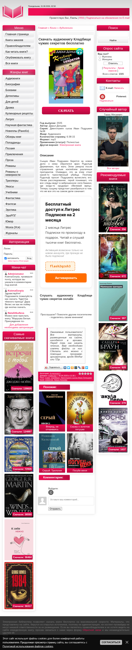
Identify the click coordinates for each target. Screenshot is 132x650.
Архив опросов (116, 69)
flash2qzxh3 (60, 265)
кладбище (55, 378)
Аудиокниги (55, 373)
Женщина (107, 59)
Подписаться (106, 100)
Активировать (66, 278)
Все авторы (113, 168)
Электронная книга (70, 145)
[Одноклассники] (72, 367)
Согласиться (111, 642)
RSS (81, 17)
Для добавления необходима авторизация (18, 326)
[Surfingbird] (87, 367)
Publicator (52, 376)
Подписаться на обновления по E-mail (107, 17)
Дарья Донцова (60, 380)
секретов (49, 380)
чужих (47, 378)
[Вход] (50, 492)
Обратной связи (92, 630)
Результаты (109, 68)
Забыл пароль (13, 261)
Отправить (55, 509)
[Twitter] (68, 367)
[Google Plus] (83, 367)
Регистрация (24, 261)
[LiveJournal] (79, 367)
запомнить (13, 258)
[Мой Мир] (76, 367)
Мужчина (107, 56)
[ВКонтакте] (65, 367)
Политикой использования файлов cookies (28, 646)
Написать (119, 88)
